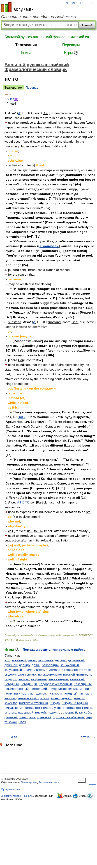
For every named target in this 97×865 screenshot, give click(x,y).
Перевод (31, 87)
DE (74, 3)
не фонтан (39, 679)
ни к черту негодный (63, 693)
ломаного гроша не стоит (67, 669)
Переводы (71, 45)
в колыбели (49, 246)
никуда (55, 703)
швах (22, 722)
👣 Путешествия (11, 789)
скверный (70, 712)
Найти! (87, 25)
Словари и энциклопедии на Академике (38, 16)
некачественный (17, 688)
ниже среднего (61, 698)
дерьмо (60, 660)
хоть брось (27, 717)
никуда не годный (75, 703)
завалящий (50, 665)
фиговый (11, 717)
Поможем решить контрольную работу (54, 649)
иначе (28, 669)
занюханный (69, 665)
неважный (77, 679)
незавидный (83, 684)
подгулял (54, 712)
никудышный (14, 707)
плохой (40, 712)
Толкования (26, 45)
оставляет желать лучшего (45, 707)
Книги (26, 53)
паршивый (25, 712)
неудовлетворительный (66, 688)
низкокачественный (33, 703)
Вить (21, 417)
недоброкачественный (55, 684)
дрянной (11, 665)
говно (32, 660)
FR (90, 3)
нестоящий (38, 688)
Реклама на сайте (49, 782)
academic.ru (17, 7)
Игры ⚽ (71, 53)
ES (82, 3)
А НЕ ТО (23, 502)
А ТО (10, 99)
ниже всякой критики (33, 698)
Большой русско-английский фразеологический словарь (48, 37)
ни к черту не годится (30, 693)
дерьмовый (76, 660)
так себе (85, 712)
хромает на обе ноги (68, 717)
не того (23, 679)
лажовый (40, 669)
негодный (12, 684)
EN (66, 3)
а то (7, 660)
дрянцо (24, 665)
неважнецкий (58, 679)
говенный (19, 660)
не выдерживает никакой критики (62, 674)
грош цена (45, 660)
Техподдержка (29, 782)
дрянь (36, 665)
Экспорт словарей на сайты (17, 795)
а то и (85, 737)
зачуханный (13, 669)
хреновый (44, 717)
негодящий (29, 684)
